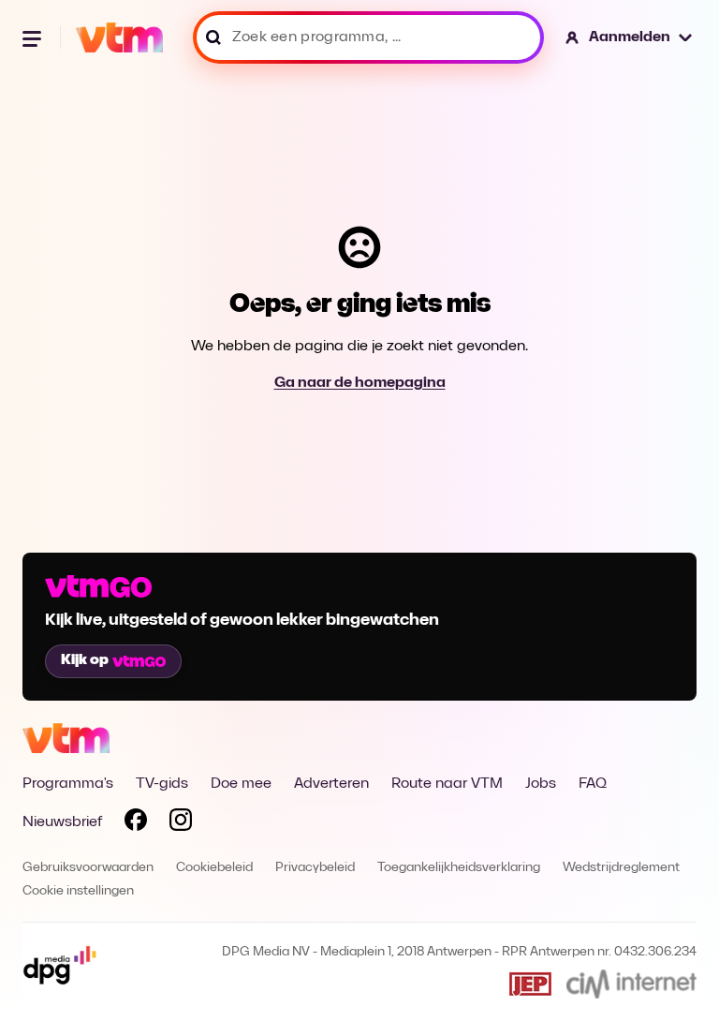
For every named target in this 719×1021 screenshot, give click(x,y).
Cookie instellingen (78, 891)
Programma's (67, 784)
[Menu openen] (33, 37)
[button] (630, 37)
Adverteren (331, 784)
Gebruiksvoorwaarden (88, 868)
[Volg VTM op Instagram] (180, 823)
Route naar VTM (447, 784)
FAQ (593, 784)
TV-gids (162, 784)
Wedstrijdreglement (621, 868)
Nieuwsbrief (62, 822)
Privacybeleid (315, 868)
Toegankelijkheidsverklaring (458, 868)
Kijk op (85, 660)
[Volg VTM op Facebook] (136, 823)
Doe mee (241, 784)
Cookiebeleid (214, 868)
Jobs (540, 784)
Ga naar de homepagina (360, 383)
